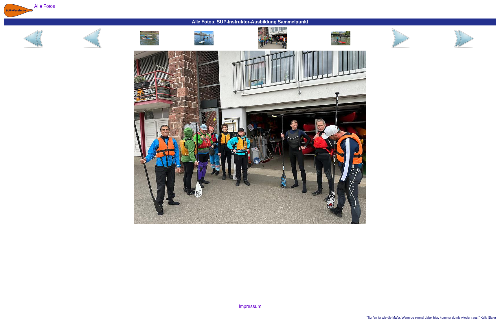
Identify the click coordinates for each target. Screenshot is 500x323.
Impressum (250, 306)
